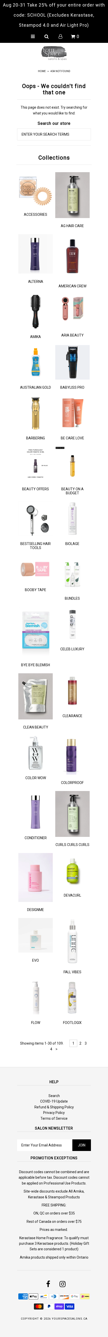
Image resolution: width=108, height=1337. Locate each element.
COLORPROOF (72, 783)
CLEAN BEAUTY (35, 727)
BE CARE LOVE (72, 438)
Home (42, 71)
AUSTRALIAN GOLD (35, 387)
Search (54, 1096)
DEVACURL (72, 895)
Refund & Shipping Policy (54, 1107)
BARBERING (35, 438)
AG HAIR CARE (72, 226)
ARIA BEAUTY (72, 335)
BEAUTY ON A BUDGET (72, 491)
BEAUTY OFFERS (35, 489)
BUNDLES (72, 598)
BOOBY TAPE (35, 590)
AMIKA (35, 337)
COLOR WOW (35, 778)
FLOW (35, 1023)
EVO (35, 960)
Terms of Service (54, 1118)
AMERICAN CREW (72, 286)
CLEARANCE (72, 716)
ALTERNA (35, 282)
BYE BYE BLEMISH (35, 665)
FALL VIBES (72, 972)
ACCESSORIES (35, 214)
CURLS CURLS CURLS (72, 845)
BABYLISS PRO (72, 387)
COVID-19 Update (54, 1101)
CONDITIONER (36, 838)
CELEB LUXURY (72, 649)
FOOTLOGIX (72, 1023)
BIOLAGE (72, 544)
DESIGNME (35, 910)
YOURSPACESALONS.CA (69, 1318)
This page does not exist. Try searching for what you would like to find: (54, 110)
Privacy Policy (54, 1113)
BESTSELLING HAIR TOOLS (35, 546)
